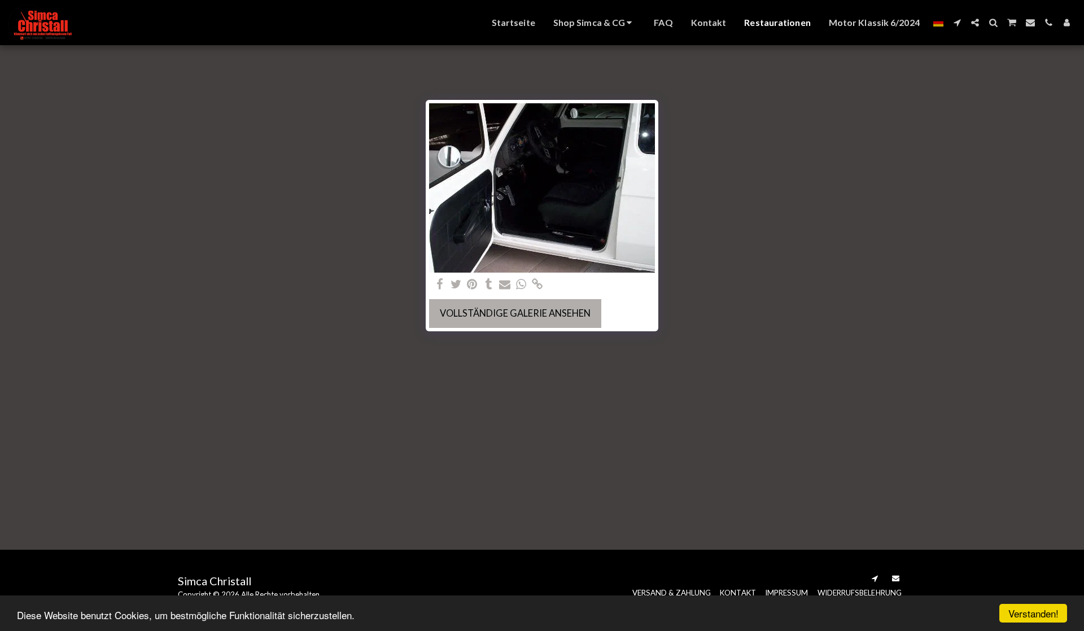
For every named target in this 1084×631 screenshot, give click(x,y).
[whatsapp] (521, 284)
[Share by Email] (505, 284)
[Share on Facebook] (439, 284)
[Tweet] (456, 284)
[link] (538, 284)
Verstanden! (1033, 613)
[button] (956, 22)
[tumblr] (489, 284)
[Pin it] (472, 284)
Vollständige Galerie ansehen (515, 313)
